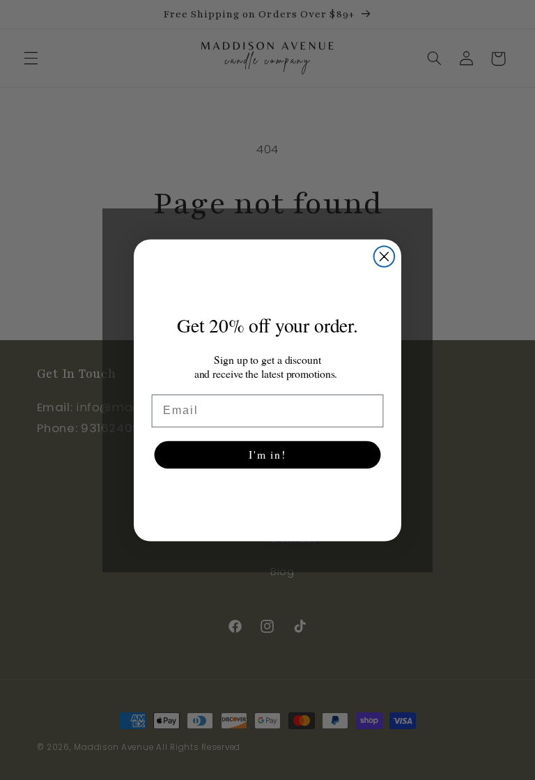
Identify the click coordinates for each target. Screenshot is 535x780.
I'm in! (267, 454)
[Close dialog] (384, 256)
